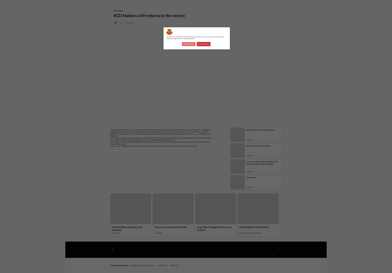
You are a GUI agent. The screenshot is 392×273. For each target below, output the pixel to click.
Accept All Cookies (203, 44)
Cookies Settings (189, 44)
